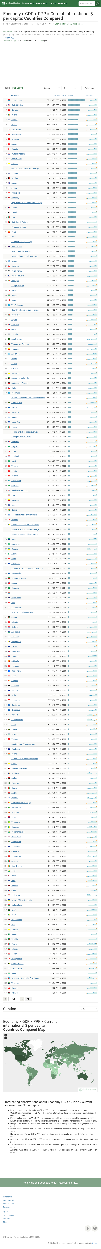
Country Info (16, 24)
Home (5, 24)
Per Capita (17, 87)
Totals (6, 87)
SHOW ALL (9, 38)
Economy (35, 24)
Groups (62, 3)
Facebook (88, 1228)
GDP (44, 24)
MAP (19, 40)
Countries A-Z (8, 1200)
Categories (27, 3)
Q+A (45, 40)
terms (94, 1243)
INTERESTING (32, 40)
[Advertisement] (50, 61)
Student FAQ (8, 1215)
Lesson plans (8, 1203)
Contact (6, 1218)
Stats (26, 24)
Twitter (95, 1228)
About (5, 1212)
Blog (5, 1222)
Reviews (6, 1207)
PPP (50, 24)
